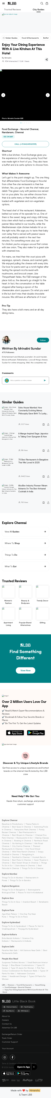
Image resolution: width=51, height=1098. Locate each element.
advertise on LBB (9, 1027)
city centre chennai (21, 846)
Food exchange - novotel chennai (18, 987)
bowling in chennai (22, 840)
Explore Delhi (8, 946)
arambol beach (29, 902)
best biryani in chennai (22, 835)
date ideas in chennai (25, 865)
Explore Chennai (9, 820)
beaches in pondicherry (12, 824)
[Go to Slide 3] (24, 122)
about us (6, 1016)
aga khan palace (9, 914)
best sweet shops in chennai (25, 863)
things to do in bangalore (13, 890)
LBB (3, 985)
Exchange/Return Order (12, 1034)
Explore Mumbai (9, 874)
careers (5, 1020)
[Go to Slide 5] (28, 122)
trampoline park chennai (25, 829)
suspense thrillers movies (13, 962)
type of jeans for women (22, 968)
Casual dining (40, 985)
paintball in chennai (21, 857)
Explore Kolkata (9, 934)
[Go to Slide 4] (26, 122)
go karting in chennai (22, 843)
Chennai (11, 985)
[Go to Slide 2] (22, 122)
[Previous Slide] (3, 95)
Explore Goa (8, 898)
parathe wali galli (10, 950)
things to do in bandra (20, 880)
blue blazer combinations (22, 965)
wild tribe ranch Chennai (23, 852)
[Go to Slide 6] (30, 122)
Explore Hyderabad (11, 922)
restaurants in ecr (24, 838)
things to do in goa (11, 902)
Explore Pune (8, 910)
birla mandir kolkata (10, 938)
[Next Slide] (47, 95)
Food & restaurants (24, 985)
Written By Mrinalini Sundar (21, 348)
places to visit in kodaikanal (30, 892)
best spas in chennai (21, 827)
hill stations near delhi (30, 950)
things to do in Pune (18, 917)
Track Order (7, 1038)
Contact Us (7, 1024)
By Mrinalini (6, 58)
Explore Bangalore (10, 886)
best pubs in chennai (21, 860)
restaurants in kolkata (21, 941)
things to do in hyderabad (14, 926)
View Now (26, 670)
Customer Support (10, 1042)
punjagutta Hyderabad (28, 929)
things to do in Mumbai (12, 877)
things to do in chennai (32, 868)
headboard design (18, 976)
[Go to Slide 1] (20, 122)
